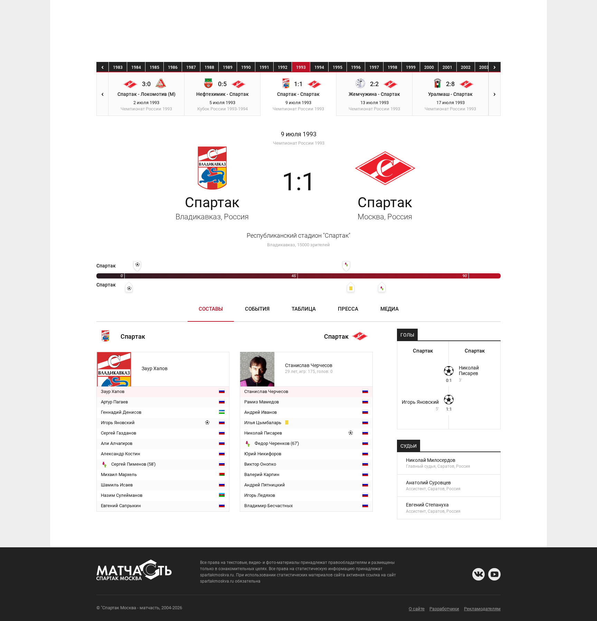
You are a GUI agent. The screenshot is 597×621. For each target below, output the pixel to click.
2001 (447, 67)
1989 (228, 67)
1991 (264, 67)
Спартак (212, 207)
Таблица (304, 309)
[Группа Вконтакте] (478, 574)
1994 (319, 67)
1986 (173, 67)
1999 (411, 67)
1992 (282, 67)
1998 (392, 67)
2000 (429, 67)
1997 (374, 67)
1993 (301, 67)
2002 (466, 67)
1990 (246, 67)
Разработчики (444, 608)
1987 (191, 67)
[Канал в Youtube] (494, 574)
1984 (136, 67)
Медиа (389, 309)
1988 (209, 67)
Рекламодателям (482, 608)
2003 (484, 67)
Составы (211, 309)
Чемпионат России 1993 (298, 143)
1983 (118, 67)
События (257, 309)
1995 (337, 67)
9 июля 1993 (298, 134)
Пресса (348, 309)
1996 (356, 67)
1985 (154, 67)
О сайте (417, 608)
